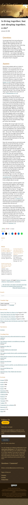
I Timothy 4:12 (18, 198)
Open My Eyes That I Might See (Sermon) (10, 371)
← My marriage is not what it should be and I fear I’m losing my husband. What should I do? (14, 285)
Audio (1, 384)
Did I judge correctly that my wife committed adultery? (14, 353)
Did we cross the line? (5, 361)
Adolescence (3, 392)
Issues (2, 386)
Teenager (2, 401)
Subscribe (5, 440)
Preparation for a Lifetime (7, 405)
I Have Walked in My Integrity (7, 316)
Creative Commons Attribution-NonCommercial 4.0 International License (14, 491)
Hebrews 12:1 (12, 223)
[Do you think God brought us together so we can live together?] (7, 253)
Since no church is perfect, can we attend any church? (13, 365)
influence (3, 281)
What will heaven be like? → (20, 288)
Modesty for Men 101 (5, 346)
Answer (8, 280)
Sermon (2, 409)
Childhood (3, 394)
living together (10, 281)
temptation (17, 281)
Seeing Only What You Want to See (9, 312)
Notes (1, 388)
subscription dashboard (7, 449)
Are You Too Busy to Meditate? (8, 319)
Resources (3, 407)
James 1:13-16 (6, 82)
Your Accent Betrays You (6, 368)
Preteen (2, 398)
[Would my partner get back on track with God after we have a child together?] (7, 269)
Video (1, 411)
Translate (11, 305)
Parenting (2, 391)
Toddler (2, 403)
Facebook (5, 422)
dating (18, 280)
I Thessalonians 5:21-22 (11, 93)
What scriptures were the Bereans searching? (12, 321)
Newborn (2, 396)
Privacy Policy (4, 479)
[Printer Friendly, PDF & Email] (8, 229)
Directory (3, 475)
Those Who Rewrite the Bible (7, 314)
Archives (2, 330)
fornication (23, 280)
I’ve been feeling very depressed (8, 350)
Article (2, 382)
